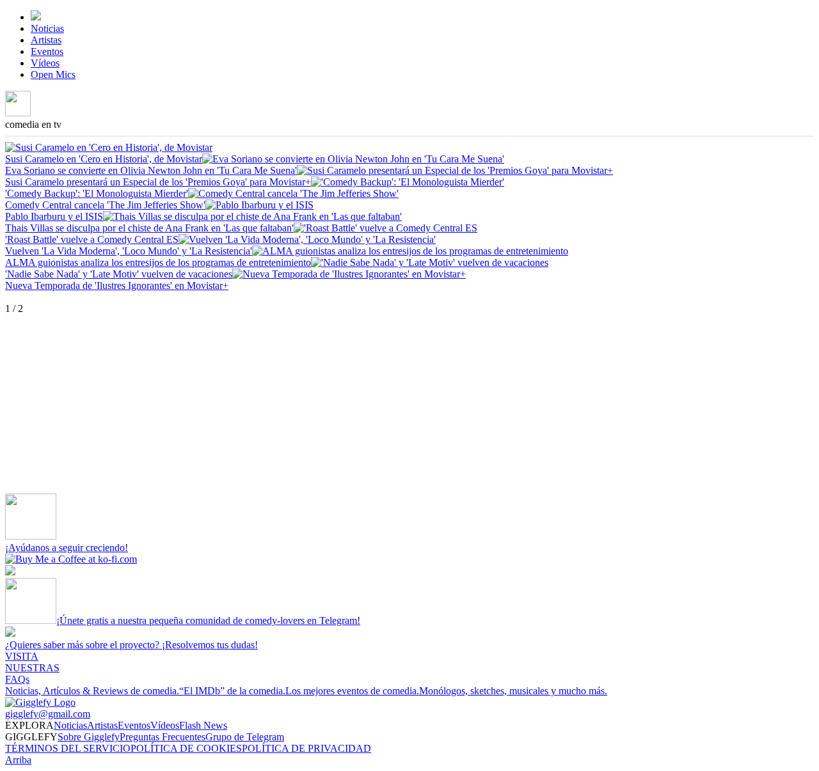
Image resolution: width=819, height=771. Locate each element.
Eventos (47, 51)
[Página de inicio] (36, 17)
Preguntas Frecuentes (162, 736)
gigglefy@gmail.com (47, 713)
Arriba (18, 759)
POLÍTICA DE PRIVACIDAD (306, 748)
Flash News (203, 725)
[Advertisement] (389, 404)
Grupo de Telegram (244, 736)
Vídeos (45, 63)
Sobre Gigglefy (89, 736)
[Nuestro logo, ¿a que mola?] (40, 702)
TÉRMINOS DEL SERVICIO (68, 748)
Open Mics (53, 74)
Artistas (46, 40)
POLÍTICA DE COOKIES (186, 748)
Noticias (47, 28)
